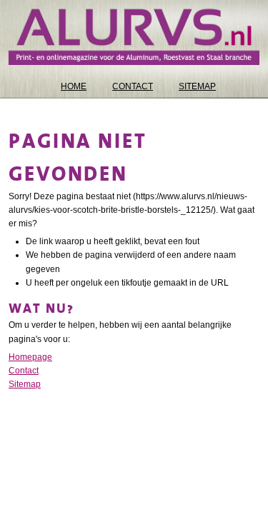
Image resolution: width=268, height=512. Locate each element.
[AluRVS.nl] (134, 37)
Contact (24, 371)
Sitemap (25, 384)
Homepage (30, 357)
